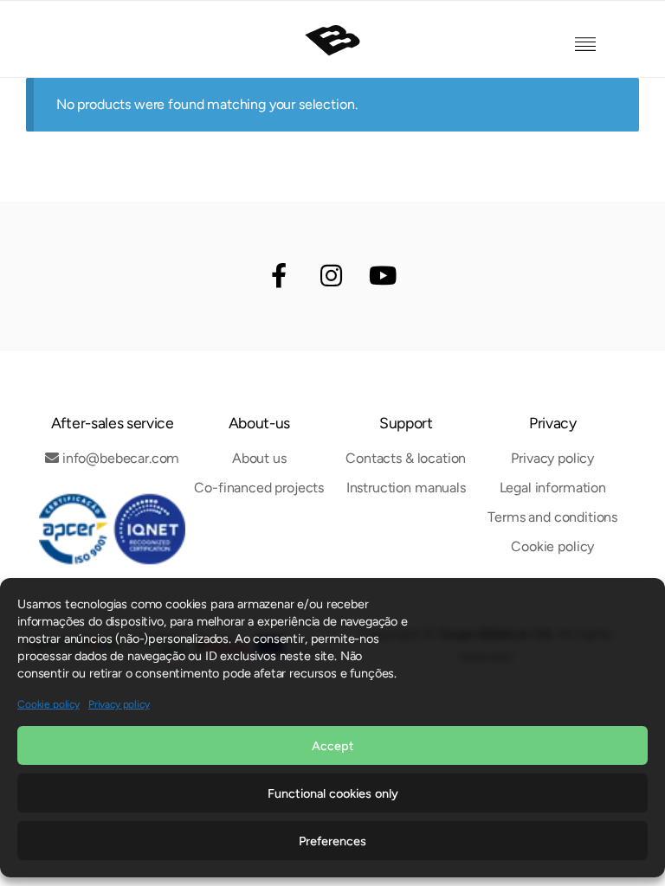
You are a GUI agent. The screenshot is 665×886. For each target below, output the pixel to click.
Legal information (553, 487)
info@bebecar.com (120, 458)
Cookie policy (48, 704)
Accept (333, 746)
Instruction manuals (406, 487)
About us (259, 458)
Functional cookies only (333, 793)
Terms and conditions (552, 517)
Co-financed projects (259, 487)
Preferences (332, 841)
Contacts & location (405, 458)
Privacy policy (119, 704)
